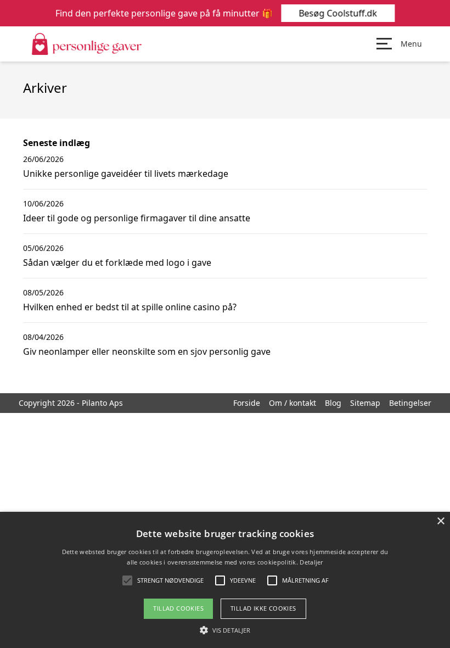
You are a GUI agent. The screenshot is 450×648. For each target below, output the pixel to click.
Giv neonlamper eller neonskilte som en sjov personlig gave (147, 351)
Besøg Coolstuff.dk (338, 13)
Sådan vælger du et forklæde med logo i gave (117, 262)
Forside (246, 403)
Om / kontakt (292, 403)
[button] (225, 629)
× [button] (440, 521)
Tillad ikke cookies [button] (263, 608)
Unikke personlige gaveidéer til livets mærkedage (125, 173)
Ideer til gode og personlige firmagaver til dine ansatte (136, 218)
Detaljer (311, 562)
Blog (333, 403)
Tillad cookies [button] (178, 608)
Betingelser (410, 403)
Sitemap (365, 403)
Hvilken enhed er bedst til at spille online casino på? (130, 307)
